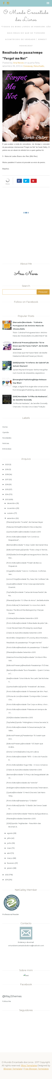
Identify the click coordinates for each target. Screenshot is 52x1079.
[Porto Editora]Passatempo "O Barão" (22, 801)
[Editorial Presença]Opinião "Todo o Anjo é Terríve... (27, 550)
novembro (11, 508)
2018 (7, 474)
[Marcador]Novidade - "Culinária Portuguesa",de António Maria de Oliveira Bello (28, 325)
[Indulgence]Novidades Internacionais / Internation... (28, 788)
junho (9, 843)
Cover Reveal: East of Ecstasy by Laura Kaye (24, 628)
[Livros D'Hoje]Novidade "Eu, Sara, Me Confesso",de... (28, 579)
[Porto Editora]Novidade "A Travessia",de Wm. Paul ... (28, 691)
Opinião (5, 432)
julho (9, 838)
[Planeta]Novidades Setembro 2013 (21, 652)
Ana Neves (18, 63)
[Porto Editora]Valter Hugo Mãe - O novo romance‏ (27, 765)
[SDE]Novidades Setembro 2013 (20, 717)
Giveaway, (28, 66)
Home (5, 427)
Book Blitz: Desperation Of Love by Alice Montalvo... (28, 638)
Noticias (5, 443)
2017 (6, 479)
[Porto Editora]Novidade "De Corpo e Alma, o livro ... (28, 704)
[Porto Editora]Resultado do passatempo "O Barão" (28, 647)
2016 (7, 484)
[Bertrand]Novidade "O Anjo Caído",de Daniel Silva (27, 545)
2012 (6, 875)
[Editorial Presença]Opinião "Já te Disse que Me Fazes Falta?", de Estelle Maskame (30, 346)
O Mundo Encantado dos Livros (26, 16)
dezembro (11, 503)
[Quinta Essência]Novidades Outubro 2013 (24, 532)
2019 (7, 469)
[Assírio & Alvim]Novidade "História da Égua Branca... (28, 814)
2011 (6, 880)
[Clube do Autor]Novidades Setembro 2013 (24, 633)
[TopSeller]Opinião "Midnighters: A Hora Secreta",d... (28, 722)
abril (9, 853)
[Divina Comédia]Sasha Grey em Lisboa (23, 752)
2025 (7, 464)
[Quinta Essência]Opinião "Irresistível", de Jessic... (26, 687)
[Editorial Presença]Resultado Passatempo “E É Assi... (28, 665)
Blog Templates (29, 1065)
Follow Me (6, 1001)
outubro (10, 513)
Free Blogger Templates (36, 1069)
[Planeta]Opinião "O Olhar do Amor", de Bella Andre (28, 600)
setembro (11, 518)
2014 (7, 494)
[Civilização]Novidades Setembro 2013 (22, 618)
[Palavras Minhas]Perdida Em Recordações (24, 527)
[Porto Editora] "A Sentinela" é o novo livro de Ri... (26, 605)
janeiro (10, 868)
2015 (6, 489)
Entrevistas (6, 449)
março (9, 858)
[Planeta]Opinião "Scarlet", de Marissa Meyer (25, 522)
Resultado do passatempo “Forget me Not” (24, 643)
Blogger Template (13, 1069)
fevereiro (11, 863)
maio (9, 848)
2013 (7, 499)
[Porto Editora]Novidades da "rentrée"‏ (22, 783)
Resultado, (39, 66)
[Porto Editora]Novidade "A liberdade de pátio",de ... (28, 623)
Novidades (6, 438)
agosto (10, 833)
